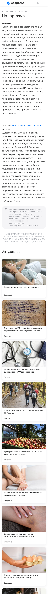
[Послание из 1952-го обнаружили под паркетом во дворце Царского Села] (24, 319)
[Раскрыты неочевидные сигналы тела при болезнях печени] (24, 484)
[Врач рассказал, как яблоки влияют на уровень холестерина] (24, 443)
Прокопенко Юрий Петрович (27, 125)
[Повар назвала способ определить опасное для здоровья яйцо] (24, 566)
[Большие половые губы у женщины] (24, 278)
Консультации (7, 11)
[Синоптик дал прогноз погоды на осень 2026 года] (24, 401)
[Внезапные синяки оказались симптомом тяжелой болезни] (24, 525)
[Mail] (8, 3)
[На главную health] (17, 3)
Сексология (22, 11)
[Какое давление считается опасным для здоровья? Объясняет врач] (24, 360)
